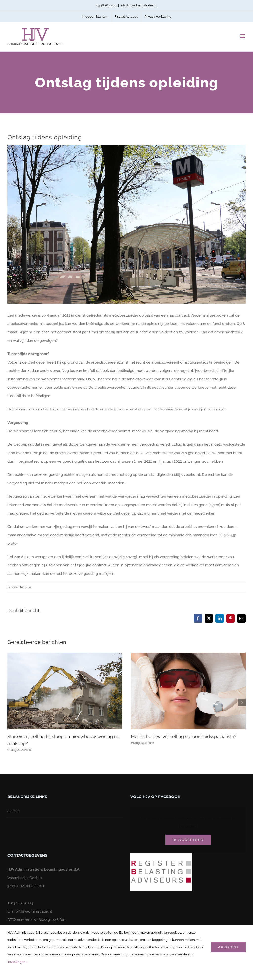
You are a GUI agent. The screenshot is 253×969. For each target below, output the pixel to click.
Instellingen (16, 962)
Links (14, 811)
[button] (11, 702)
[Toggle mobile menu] (243, 36)
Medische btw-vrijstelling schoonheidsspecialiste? (183, 736)
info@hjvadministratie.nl (138, 5)
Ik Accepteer (188, 840)
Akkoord (228, 947)
